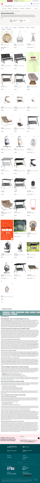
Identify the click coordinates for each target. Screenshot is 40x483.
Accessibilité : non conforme (25, 481)
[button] (38, 4)
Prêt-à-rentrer (4, 8)
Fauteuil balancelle (32, 312)
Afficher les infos (20, 462)
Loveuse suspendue (14, 314)
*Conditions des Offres (9, 481)
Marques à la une (28, 8)
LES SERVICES (24, 455)
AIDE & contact (9, 455)
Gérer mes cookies (4, 481)
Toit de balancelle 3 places (6, 314)
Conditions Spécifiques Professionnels (6, 480)
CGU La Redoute (12, 480)
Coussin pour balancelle (6, 312)
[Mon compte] (34, 4)
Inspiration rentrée (15, 8)
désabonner (29, 441)
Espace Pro (36, 8)
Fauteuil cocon (13, 312)
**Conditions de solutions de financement (16, 481)
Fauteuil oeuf (27, 312)
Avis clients (16, 480)
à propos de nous (9, 457)
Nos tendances (22, 8)
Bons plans (9, 8)
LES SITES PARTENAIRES (25, 457)
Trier (2, 27)
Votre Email (22, 436)
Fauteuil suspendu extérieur (20, 312)
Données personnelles (29, 480)
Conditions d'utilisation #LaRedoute (22, 480)
